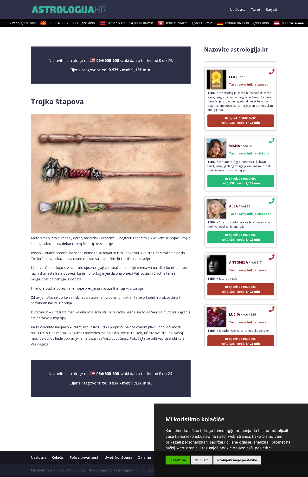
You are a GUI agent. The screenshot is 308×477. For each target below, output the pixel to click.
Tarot (256, 10)
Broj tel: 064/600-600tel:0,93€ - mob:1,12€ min (240, 114)
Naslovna (237, 10)
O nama (144, 457)
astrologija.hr (125, 470)
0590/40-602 (67, 23)
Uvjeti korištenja (118, 457)
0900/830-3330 (242, 23)
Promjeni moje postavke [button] (237, 460)
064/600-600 (107, 60)
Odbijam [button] (202, 460)
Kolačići (58, 457)
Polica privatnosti (84, 457)
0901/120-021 (184, 23)
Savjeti (271, 10)
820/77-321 (125, 23)
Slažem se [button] (177, 460)
